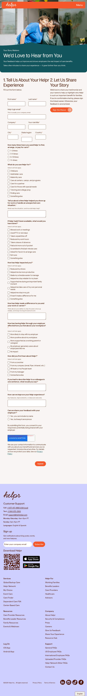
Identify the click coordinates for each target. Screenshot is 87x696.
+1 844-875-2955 (14, 511)
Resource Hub (51, 638)
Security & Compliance (55, 619)
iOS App (6, 648)
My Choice (7, 590)
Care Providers (51, 590)
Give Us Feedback (52, 630)
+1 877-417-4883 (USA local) (17, 508)
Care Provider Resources (13, 615)
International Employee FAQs (57, 655)
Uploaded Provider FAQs (55, 659)
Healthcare (49, 594)
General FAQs (51, 648)
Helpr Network (9, 586)
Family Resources (10, 623)
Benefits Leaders (52, 586)
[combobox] (80, 694)
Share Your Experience (54, 634)
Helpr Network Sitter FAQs (56, 663)
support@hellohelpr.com (17, 515)
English (80, 694)
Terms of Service (49, 683)
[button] (79, 5)
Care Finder (8, 598)
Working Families (52, 582)
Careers (48, 626)
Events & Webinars (11, 626)
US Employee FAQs (53, 652)
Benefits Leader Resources (14, 619)
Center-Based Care (11, 605)
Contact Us (49, 667)
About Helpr (50, 615)
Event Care (8, 594)
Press (47, 623)
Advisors (49, 598)
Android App (8, 652)
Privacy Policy (37, 683)
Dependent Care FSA (12, 601)
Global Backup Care (11, 582)
